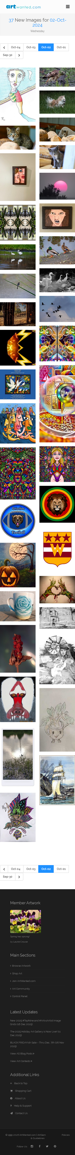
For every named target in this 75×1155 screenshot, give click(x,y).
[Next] (19, 55)
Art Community (21, 988)
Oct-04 (15, 47)
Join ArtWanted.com (24, 981)
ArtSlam (42, 1135)
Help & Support (22, 1105)
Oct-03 (30, 47)
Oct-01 (61, 47)
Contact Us (21, 1113)
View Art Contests (20, 1061)
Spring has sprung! (20, 936)
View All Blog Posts (21, 1053)
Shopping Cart (22, 1090)
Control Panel (20, 996)
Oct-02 (46, 47)
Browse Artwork (21, 965)
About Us (19, 1098)
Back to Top (20, 1083)
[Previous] (4, 47)
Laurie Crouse (20, 941)
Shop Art (17, 973)
